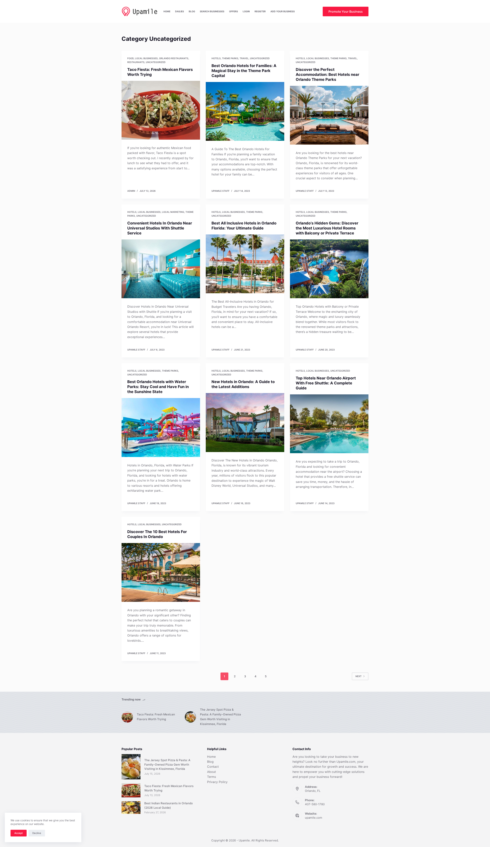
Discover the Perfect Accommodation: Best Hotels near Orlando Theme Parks (327, 74)
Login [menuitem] (246, 11)
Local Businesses (146, 58)
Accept (18, 833)
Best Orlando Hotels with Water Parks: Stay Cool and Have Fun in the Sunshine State (158, 386)
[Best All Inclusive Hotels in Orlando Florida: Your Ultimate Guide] (245, 263)
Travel (244, 58)
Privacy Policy (217, 782)
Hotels (216, 58)
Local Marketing (173, 212)
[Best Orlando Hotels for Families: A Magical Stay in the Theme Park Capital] (245, 111)
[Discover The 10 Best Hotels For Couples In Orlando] (161, 572)
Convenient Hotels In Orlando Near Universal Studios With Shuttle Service (159, 228)
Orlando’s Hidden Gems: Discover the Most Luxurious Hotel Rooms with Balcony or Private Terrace (327, 228)
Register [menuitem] (260, 11)
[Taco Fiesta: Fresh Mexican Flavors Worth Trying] (161, 110)
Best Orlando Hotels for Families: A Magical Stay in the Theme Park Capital (244, 70)
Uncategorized (156, 62)
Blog (210, 761)
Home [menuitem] (166, 11)
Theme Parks (230, 58)
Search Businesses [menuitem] (212, 11)
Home (211, 757)
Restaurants (136, 62)
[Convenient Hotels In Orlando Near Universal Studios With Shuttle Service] (161, 268)
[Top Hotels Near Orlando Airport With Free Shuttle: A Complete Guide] (329, 423)
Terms (211, 777)
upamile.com (313, 817)
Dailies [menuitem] (179, 11)
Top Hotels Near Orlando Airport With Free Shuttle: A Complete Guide (326, 383)
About (211, 772)
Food (130, 58)
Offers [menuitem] (233, 11)
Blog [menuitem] (192, 11)
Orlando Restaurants (173, 58)
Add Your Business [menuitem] (282, 11)
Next (358, 676)
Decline (36, 833)
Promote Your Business (345, 11)
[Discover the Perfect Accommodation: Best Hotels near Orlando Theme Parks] (329, 115)
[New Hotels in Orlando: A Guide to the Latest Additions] (245, 422)
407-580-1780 (315, 804)
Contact (213, 766)
